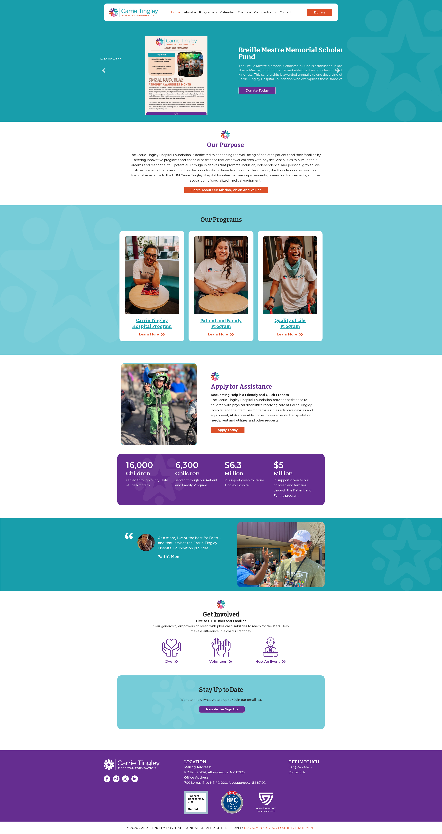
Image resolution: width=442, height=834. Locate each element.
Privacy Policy (257, 828)
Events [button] (243, 12)
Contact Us (297, 772)
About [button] (188, 12)
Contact (285, 12)
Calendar (227, 12)
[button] (195, 12)
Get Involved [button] (263, 12)
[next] (338, 70)
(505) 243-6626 (300, 767)
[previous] (104, 70)
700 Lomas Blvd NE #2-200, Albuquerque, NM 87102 (225, 783)
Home (175, 12)
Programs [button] (206, 12)
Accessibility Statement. (293, 828)
